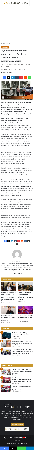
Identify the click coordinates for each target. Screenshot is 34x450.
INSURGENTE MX (8, 69)
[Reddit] (25, 77)
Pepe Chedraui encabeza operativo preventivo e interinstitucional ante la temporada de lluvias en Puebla (22, 379)
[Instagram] (21, 274)
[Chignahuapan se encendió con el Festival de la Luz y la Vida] (25, 310)
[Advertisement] (17, 23)
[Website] (13, 274)
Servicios (13, 443)
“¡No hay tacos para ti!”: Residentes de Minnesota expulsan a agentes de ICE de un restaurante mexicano (22, 351)
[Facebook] (4, 77)
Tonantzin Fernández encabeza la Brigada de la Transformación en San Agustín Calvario (22, 388)
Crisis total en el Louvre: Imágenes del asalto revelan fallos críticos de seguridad (22, 343)
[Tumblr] (17, 77)
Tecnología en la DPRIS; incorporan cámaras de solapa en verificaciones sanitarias (22, 371)
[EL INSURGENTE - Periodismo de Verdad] (17, 2)
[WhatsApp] (29, 77)
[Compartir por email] (28, 241)
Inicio (3, 43)
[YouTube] (19, 274)
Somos (8, 443)
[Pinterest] (21, 77)
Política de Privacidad (22, 443)
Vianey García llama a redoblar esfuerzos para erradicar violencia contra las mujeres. (8, 318)
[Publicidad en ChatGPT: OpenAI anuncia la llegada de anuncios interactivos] (6, 335)
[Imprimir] (17, 244)
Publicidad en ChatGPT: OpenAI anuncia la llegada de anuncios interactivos (20, 334)
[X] (8, 77)
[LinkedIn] (13, 77)
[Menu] (4, 3)
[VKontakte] (25, 241)
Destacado (9, 43)
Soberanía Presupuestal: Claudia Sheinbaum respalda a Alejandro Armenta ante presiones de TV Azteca (25, 296)
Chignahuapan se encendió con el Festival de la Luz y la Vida (25, 317)
